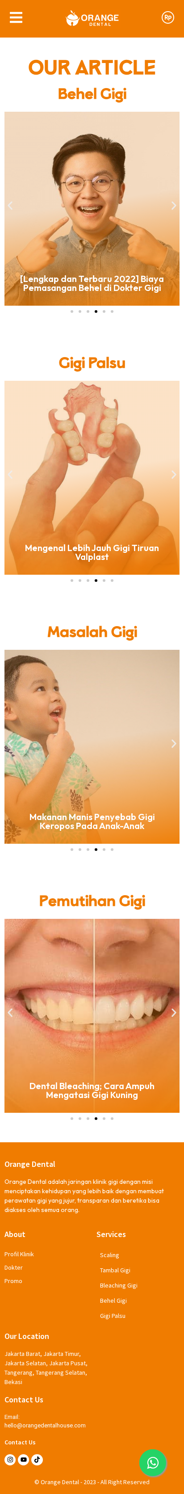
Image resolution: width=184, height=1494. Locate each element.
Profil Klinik (19, 1254)
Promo (13, 1281)
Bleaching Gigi (119, 1285)
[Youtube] (23, 1459)
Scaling (109, 1255)
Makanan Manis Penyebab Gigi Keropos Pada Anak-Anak (92, 821)
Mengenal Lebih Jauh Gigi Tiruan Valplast (92, 552)
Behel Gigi (113, 1300)
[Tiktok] (36, 1459)
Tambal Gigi (115, 1270)
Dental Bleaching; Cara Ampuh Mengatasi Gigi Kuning (92, 1090)
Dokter (13, 1267)
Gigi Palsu (112, 1316)
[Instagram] (10, 1459)
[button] (10, 205)
